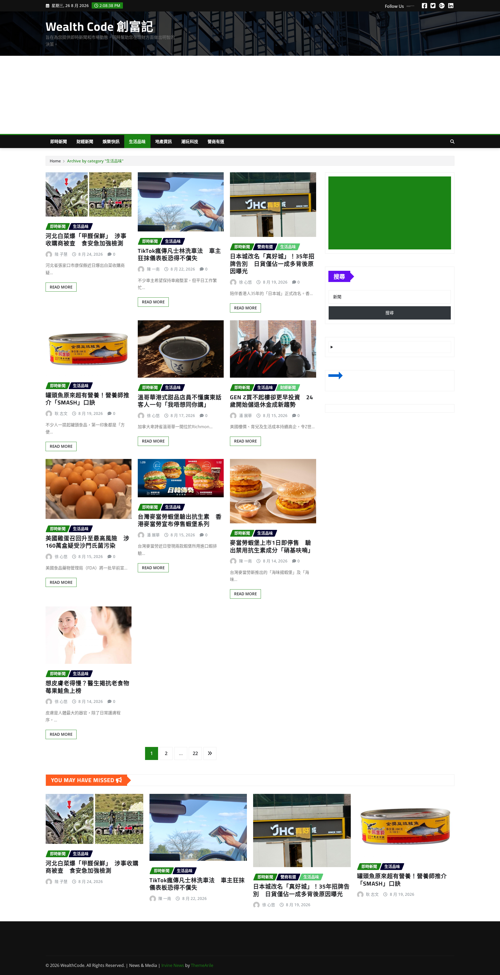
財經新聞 (85, 141)
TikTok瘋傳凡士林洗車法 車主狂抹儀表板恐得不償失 (179, 254)
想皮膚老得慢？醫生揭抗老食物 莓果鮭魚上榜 (90, 687)
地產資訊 (163, 141)
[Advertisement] (250, 95)
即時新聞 (58, 141)
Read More (61, 287)
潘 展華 (245, 415)
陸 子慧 (61, 254)
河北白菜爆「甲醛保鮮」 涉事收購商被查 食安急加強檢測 (86, 239)
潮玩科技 (189, 141)
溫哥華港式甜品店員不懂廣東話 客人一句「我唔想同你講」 (183, 401)
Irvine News (172, 965)
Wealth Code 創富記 (99, 26)
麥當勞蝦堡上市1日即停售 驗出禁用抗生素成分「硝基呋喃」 (272, 546)
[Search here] (452, 141)
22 (195, 753)
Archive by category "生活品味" (95, 160)
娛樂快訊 (111, 141)
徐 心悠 (245, 282)
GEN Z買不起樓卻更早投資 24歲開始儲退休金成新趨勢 (271, 401)
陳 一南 (153, 269)
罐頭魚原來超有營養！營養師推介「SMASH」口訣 (87, 399)
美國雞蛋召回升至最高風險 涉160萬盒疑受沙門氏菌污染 (87, 542)
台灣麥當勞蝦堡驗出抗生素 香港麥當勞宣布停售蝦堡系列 (180, 520)
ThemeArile (202, 965)
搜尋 (339, 276)
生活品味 (137, 141)
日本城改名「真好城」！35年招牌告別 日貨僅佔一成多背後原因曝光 (272, 264)
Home (55, 160)
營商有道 (216, 141)
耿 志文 (61, 413)
